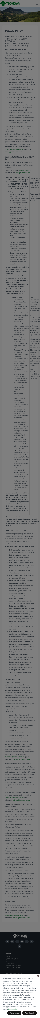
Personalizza (14, 1013)
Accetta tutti (29, 1013)
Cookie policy (13, 1009)
